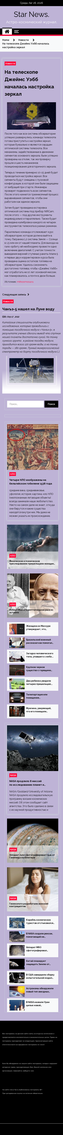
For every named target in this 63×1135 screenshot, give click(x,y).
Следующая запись (14, 294)
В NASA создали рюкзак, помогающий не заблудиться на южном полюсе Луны (39, 935)
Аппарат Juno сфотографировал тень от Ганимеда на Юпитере (32, 856)
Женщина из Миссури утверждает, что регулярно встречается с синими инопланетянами (39, 628)
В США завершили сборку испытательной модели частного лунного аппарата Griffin (40, 977)
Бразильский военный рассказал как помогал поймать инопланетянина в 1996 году (39, 641)
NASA (13, 775)
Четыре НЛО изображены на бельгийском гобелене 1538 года (30, 482)
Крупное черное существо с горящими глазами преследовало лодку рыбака (39, 669)
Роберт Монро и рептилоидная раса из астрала (31, 611)
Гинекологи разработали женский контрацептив (28, 905)
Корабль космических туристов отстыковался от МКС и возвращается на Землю (39, 922)
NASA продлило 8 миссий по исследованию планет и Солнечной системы (26, 783)
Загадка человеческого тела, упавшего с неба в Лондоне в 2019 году (39, 655)
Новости (10, 63)
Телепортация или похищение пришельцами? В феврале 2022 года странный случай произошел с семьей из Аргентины (39, 696)
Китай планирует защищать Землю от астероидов (37, 963)
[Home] (7, 31)
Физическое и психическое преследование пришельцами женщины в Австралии (32, 562)
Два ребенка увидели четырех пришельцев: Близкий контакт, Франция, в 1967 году (38, 683)
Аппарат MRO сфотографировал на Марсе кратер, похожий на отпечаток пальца (39, 949)
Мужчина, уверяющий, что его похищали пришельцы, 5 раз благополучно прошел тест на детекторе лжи (39, 710)
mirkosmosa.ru (25, 281)
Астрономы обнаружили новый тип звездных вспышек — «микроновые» (40, 990)
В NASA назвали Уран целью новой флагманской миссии (38, 1004)
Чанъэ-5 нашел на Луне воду (28, 309)
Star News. (31, 14)
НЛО (12, 474)
